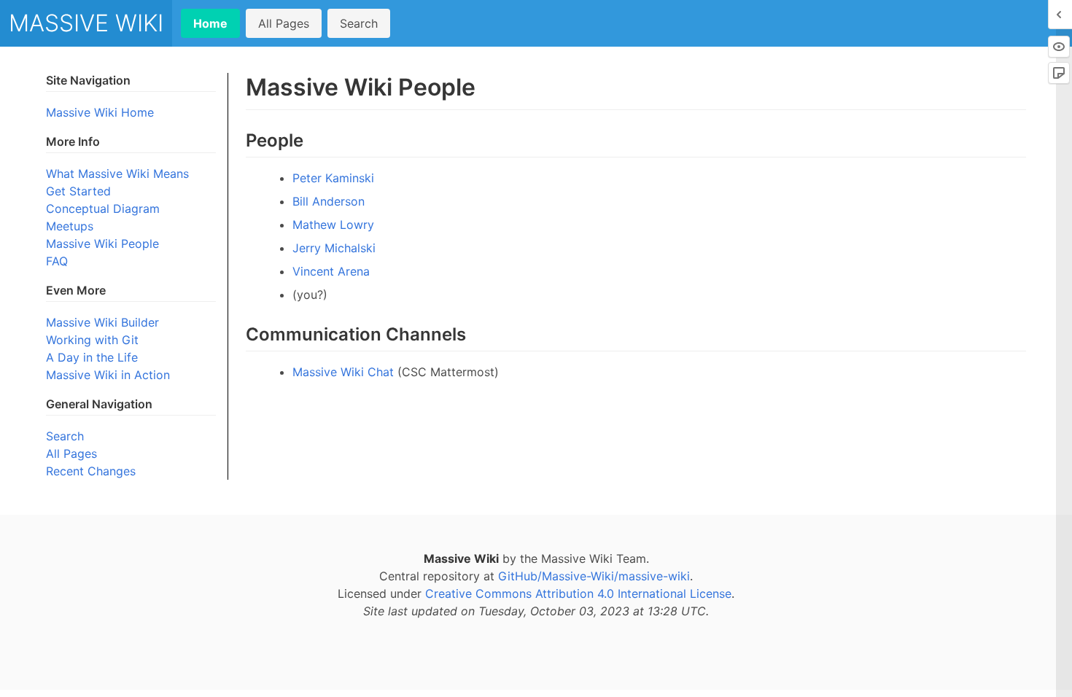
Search (359, 23)
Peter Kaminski (333, 178)
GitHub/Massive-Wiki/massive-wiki (594, 576)
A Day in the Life (92, 357)
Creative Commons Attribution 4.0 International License (578, 593)
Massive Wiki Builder (102, 322)
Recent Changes (91, 471)
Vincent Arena (331, 271)
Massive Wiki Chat (343, 372)
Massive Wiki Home (100, 112)
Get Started (78, 191)
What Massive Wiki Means (117, 173)
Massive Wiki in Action (108, 374)
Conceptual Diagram (103, 208)
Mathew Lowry (333, 224)
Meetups (69, 226)
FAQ (57, 261)
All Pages (283, 23)
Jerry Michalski (334, 248)
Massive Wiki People (102, 243)
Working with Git (92, 339)
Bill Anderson (328, 201)
